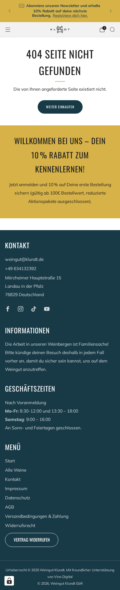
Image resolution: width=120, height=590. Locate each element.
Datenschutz (17, 497)
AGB (9, 507)
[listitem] (60, 11)
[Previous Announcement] (9, 11)
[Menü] (8, 29)
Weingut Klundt (52, 570)
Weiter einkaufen (60, 106)
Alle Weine (15, 470)
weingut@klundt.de (24, 259)
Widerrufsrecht (20, 525)
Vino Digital (63, 576)
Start (10, 460)
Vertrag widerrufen (32, 539)
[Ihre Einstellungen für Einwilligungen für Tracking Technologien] (9, 581)
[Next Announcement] (110, 11)
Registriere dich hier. (70, 15)
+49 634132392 (20, 268)
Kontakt (12, 479)
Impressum (16, 488)
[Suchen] (112, 29)
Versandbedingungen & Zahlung (36, 516)
